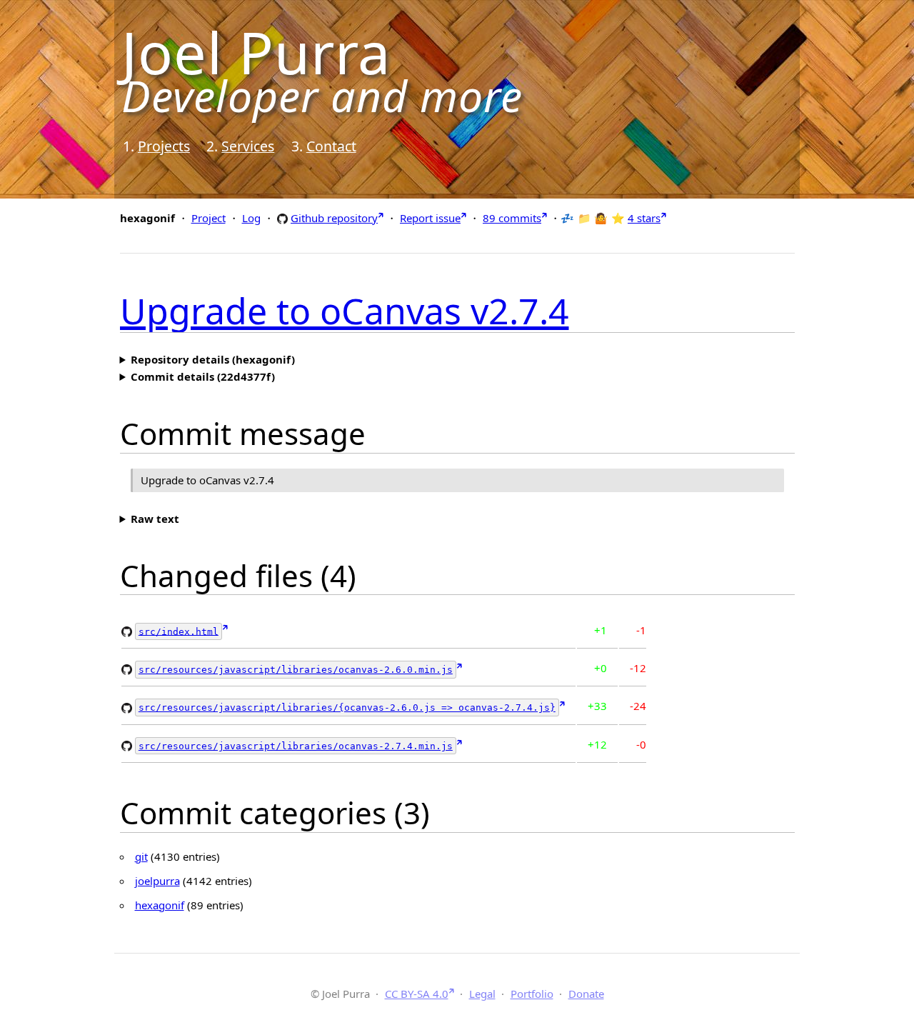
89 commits (512, 218)
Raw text (155, 518)
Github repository (334, 217)
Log (251, 218)
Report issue (430, 218)
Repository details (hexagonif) (213, 359)
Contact (331, 146)
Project (208, 218)
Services (247, 146)
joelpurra (157, 881)
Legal (482, 993)
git (141, 856)
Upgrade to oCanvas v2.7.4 (344, 310)
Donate (586, 993)
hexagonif (159, 905)
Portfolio (532, 993)
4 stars (644, 218)
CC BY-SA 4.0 (416, 993)
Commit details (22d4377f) (203, 376)
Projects (164, 146)
